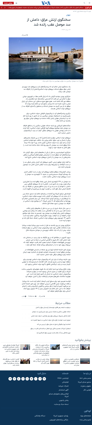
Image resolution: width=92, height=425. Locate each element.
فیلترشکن (65, 382)
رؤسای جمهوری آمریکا (60, 416)
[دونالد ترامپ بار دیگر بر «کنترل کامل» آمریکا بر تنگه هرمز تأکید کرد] (55, 361)
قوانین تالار (87, 390)
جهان (68, 15)
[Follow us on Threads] (23, 378)
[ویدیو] (16, 3)
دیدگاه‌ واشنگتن (40, 416)
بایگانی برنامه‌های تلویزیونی (59, 420)
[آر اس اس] (18, 378)
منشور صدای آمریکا (84, 382)
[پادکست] (14, 378)
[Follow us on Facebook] (44, 378)
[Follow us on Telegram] (40, 378)
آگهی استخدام (63, 390)
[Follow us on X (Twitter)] (35, 378)
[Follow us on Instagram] (27, 378)
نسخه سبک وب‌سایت (61, 404)
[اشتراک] (10, 378)
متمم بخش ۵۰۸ (85, 378)
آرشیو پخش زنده (85, 420)
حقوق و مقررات (85, 386)
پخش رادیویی (63, 400)
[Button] (25, 35)
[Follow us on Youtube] (31, 378)
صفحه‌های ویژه (85, 416)
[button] (4, 8)
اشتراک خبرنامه (63, 386)
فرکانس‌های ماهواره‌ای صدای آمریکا (58, 395)
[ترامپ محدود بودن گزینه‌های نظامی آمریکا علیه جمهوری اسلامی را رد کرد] (85, 347)
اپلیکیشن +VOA (62, 378)
